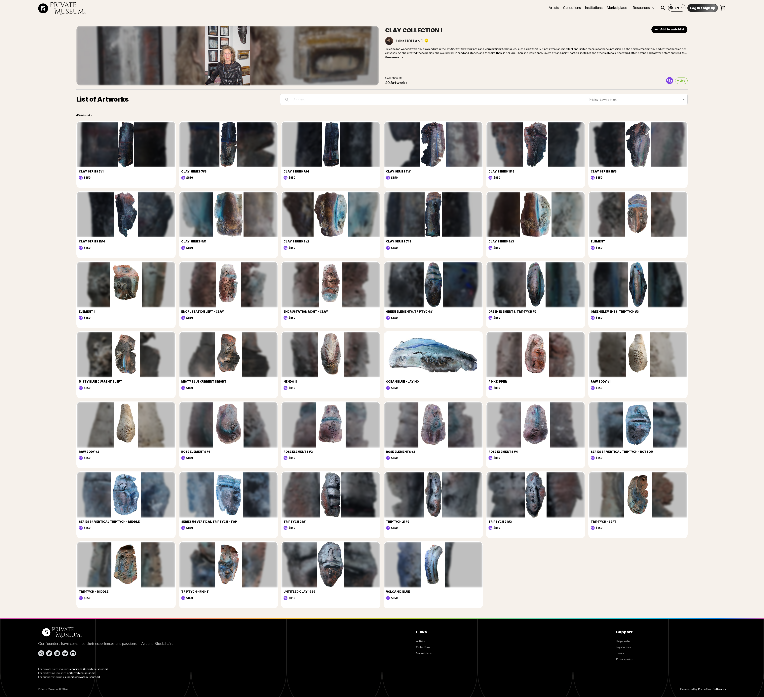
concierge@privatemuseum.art (89, 669)
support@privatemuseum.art (82, 677)
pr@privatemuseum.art (81, 673)
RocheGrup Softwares (712, 689)
